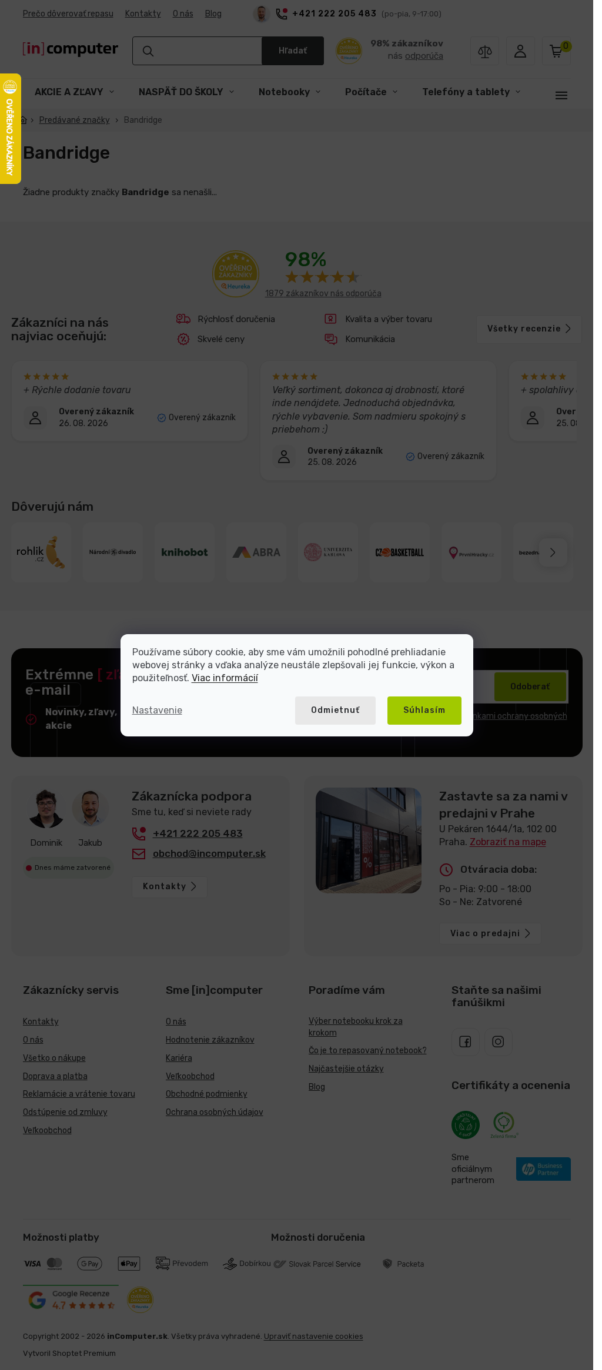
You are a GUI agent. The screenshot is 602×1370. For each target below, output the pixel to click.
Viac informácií (225, 678)
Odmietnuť (335, 710)
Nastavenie (157, 710)
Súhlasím (424, 710)
